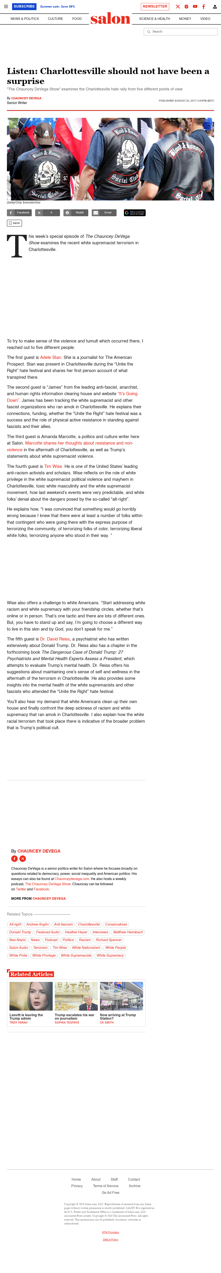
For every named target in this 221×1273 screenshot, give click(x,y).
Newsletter (155, 6)
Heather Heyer (76, 932)
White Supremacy (110, 956)
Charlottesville (89, 924)
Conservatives (116, 924)
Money (185, 19)
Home (76, 1180)
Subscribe (24, 6)
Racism (84, 940)
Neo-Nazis (17, 940)
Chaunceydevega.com (72, 879)
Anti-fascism (63, 924)
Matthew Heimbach (128, 932)
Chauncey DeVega (26, 98)
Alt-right (15, 924)
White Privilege (43, 956)
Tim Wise (53, 467)
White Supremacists (76, 956)
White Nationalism (86, 948)
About (95, 1180)
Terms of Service (105, 1186)
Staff (114, 1180)
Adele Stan (50, 358)
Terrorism (40, 948)
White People (115, 948)
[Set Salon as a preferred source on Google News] (135, 212)
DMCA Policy (110, 1240)
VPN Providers (110, 1232)
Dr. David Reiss (55, 639)
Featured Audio (48, 932)
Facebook (41, 889)
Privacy (77, 1186)
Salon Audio (18, 948)
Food (77, 19)
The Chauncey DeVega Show (48, 884)
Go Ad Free (110, 1193)
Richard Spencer (109, 940)
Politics (68, 940)
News (35, 940)
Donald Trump (20, 932)
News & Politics (25, 19)
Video (205, 19)
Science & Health (154, 19)
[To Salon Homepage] (110, 18)
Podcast (51, 940)
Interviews (100, 932)
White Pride (18, 956)
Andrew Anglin (37, 924)
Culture (55, 19)
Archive (134, 1186)
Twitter (21, 889)
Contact (134, 1180)
